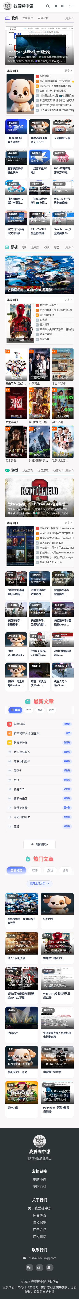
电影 (24, 247)
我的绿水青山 (60, 460)
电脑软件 (43, 18)
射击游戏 (43, 470)
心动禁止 (34, 383)
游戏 (15, 470)
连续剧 (35, 247)
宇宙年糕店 (59, 383)
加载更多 (41, 844)
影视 (14, 247)
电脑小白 (39, 1179)
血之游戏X (11, 422)
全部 (17, 710)
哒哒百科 (39, 1186)
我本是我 (10, 460)
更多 (68, 18)
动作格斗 (58, 470)
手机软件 (27, 18)
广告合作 (39, 1229)
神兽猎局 (57, 422)
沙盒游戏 (27, 470)
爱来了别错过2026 (16, 383)
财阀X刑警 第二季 (39, 460)
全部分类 (16, 870)
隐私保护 (39, 1222)
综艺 (56, 247)
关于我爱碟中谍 (39, 1208)
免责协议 (39, 1215)
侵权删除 (39, 1236)
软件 (15, 18)
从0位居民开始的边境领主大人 (39, 422)
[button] (63, 6)
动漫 (47, 247)
